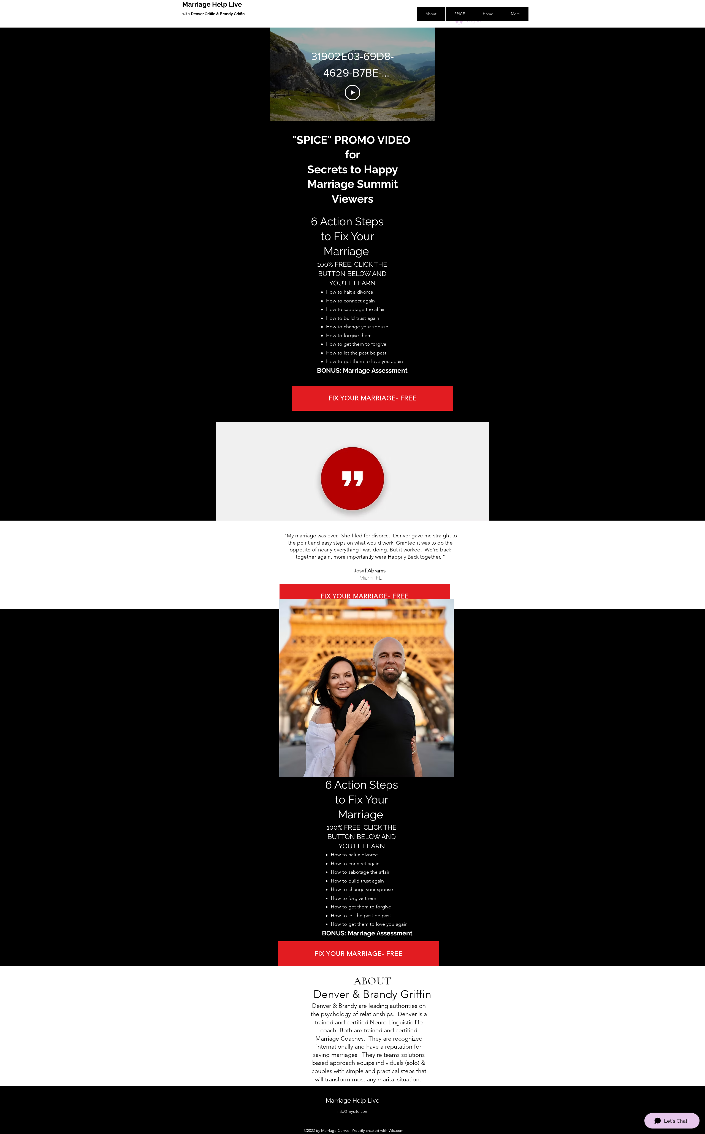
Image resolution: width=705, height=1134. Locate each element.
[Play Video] (352, 92)
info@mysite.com (352, 1111)
